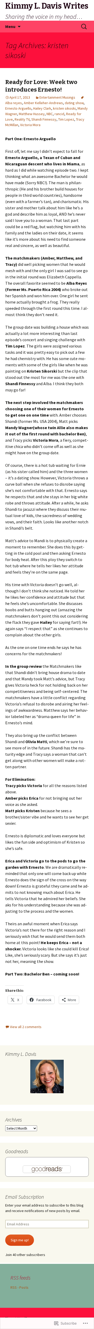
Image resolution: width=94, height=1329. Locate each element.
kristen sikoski (64, 108)
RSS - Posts (19, 1287)
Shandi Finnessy (43, 119)
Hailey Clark (42, 108)
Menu (10, 26)
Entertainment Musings (57, 97)
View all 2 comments (26, 1026)
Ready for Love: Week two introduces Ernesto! (41, 85)
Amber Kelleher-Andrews (43, 102)
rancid (59, 113)
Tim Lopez (66, 119)
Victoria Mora (30, 124)
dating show (74, 102)
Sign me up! (20, 1240)
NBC (49, 113)
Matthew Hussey (32, 113)
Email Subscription (24, 1196)
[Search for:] (84, 26)
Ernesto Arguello (18, 108)
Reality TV (22, 119)
